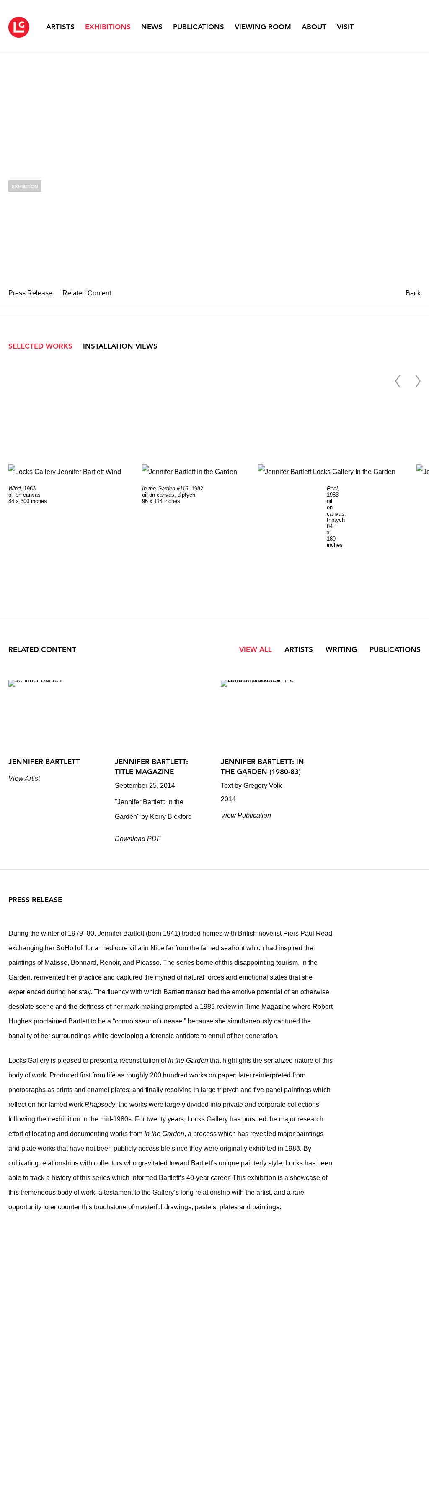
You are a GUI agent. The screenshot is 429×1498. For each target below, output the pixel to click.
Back (413, 293)
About (314, 27)
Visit (345, 27)
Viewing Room (263, 27)
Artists (60, 27)
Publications (198, 27)
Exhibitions (108, 27)
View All (255, 649)
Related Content (86, 293)
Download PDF (138, 838)
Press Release (30, 293)
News (152, 27)
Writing (342, 649)
